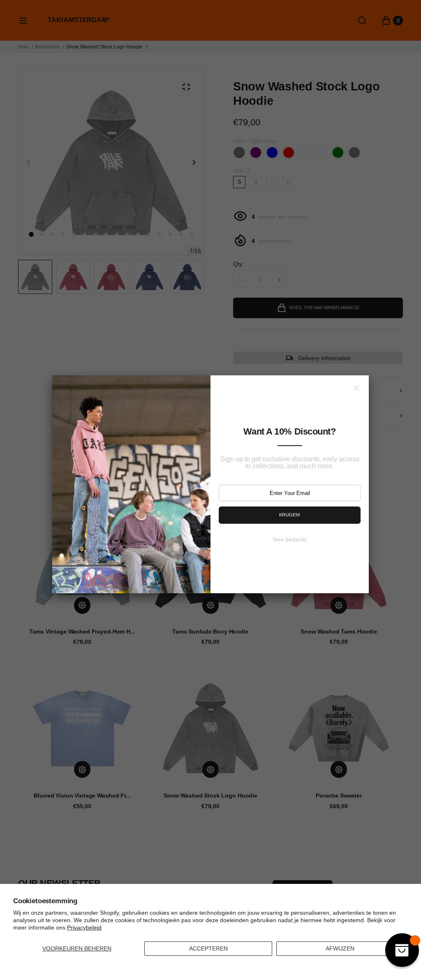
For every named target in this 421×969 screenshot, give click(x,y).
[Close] (356, 388)
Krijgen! (289, 514)
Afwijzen (340, 948)
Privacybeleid (84, 927)
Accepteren (208, 948)
